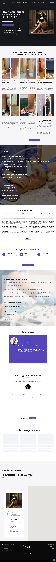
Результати (19, 2)
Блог (38, 2)
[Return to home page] (4, 3)
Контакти (42, 2)
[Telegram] (54, 560)
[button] (51, 2)
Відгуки (52, 550)
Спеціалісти (34, 2)
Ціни (29, 2)
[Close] (47, 508)
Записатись (25, 2)
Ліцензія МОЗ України (5, 36)
